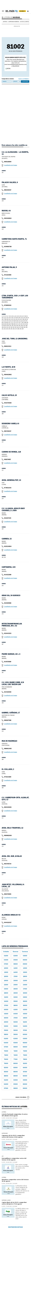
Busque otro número (21, 1097)
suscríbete (22, 11)
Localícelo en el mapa (10, 165)
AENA (24, 26)
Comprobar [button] (25, 81)
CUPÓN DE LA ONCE (6, 1200)
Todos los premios (23, 78)
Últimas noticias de (14, 1107)
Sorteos (5, 21)
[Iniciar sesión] (28, 11)
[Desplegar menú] (3, 11)
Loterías (4, 1112)
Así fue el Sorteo (24, 21)
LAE (2, 1156)
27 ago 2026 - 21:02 (11, 1206)
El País (3, 1118)
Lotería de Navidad (11, 17)
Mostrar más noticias (15, 1227)
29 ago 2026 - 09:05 (11, 1118)
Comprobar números (13, 21)
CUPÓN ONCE (5, 1133)
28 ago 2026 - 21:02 (11, 1139)
